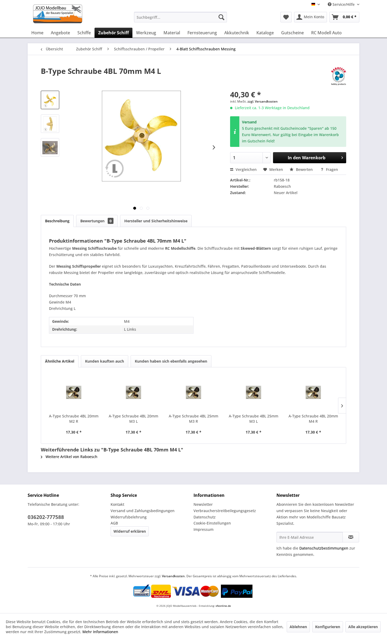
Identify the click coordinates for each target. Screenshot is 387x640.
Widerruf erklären (129, 531)
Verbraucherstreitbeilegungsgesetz (225, 510)
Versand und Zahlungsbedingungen (143, 510)
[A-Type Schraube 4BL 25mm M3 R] (193, 392)
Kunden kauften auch (104, 361)
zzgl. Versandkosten (262, 101)
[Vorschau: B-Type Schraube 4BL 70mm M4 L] (50, 100)
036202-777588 (46, 517)
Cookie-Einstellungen (212, 523)
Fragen (331, 169)
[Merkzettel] (286, 17)
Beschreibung (57, 220)
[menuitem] (180, 17)
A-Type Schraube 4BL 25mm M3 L (253, 418)
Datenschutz (205, 516)
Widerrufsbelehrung (129, 516)
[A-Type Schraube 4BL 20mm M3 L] (134, 392)
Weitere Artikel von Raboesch (70, 456)
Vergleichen (246, 169)
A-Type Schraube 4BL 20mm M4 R (313, 418)
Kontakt (117, 504)
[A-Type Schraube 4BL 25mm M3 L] (253, 392)
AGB (114, 523)
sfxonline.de (223, 606)
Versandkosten (173, 576)
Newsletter (203, 504)
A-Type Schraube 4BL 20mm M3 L (133, 418)
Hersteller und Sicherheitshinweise (155, 220)
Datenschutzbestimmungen (323, 548)
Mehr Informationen (100, 631)
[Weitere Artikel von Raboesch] (338, 76)
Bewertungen (96, 220)
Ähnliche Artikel (59, 361)
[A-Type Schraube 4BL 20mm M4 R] (313, 392)
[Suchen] (221, 17)
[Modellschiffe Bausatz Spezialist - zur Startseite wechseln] (79, 14)
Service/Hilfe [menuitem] (343, 4)
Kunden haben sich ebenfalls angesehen (171, 361)
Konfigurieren (327, 626)
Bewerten (304, 169)
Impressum (204, 529)
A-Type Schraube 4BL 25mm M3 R (193, 418)
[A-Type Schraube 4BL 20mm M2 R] (74, 392)
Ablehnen (298, 626)
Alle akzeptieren (363, 626)
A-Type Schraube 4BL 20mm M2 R (73, 418)
